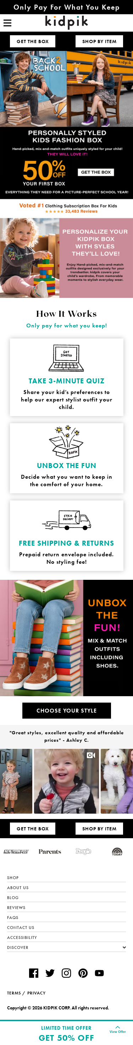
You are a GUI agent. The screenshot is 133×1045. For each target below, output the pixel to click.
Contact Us (20, 927)
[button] (9, 781)
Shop (13, 878)
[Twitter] (50, 974)
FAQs (12, 917)
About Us (18, 888)
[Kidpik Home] (66, 23)
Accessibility (22, 937)
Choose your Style (67, 710)
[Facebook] (33, 974)
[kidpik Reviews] (66, 208)
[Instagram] (66, 974)
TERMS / (16, 993)
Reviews (16, 907)
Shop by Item (99, 41)
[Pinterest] (83, 974)
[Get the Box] (66, 124)
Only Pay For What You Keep (66, 7)
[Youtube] (99, 974)
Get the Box (33, 41)
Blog (13, 897)
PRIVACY (36, 993)
